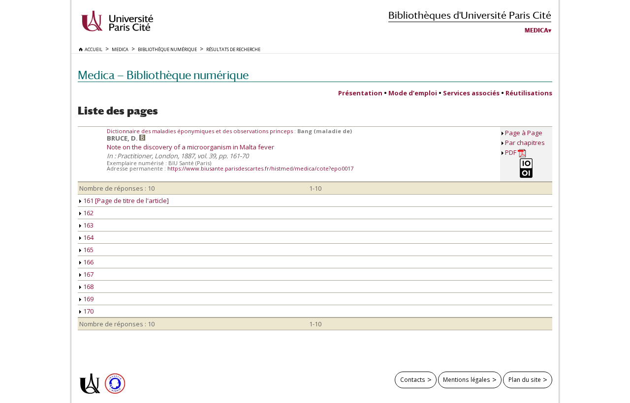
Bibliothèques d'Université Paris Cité (469, 15)
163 (88, 225)
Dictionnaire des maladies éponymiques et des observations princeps (200, 131)
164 (88, 237)
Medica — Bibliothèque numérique (163, 75)
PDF (511, 152)
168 (88, 286)
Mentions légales (466, 379)
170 (88, 311)
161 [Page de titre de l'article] (125, 200)
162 (88, 212)
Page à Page (523, 132)
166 (88, 262)
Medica (536, 30)
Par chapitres (525, 142)
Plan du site (524, 379)
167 (88, 274)
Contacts (412, 379)
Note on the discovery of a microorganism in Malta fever (190, 147)
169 (88, 298)
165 (88, 249)
